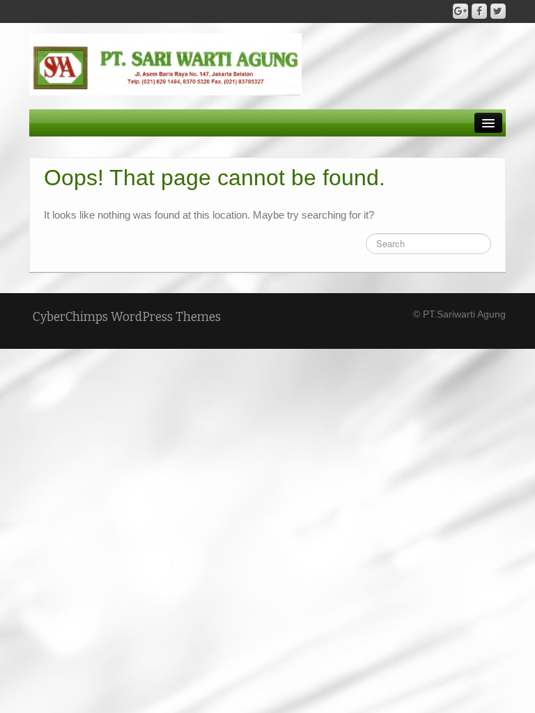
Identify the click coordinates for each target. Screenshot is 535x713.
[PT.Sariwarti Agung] (165, 63)
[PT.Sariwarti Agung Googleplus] (460, 11)
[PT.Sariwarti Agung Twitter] (498, 11)
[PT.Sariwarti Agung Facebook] (479, 11)
